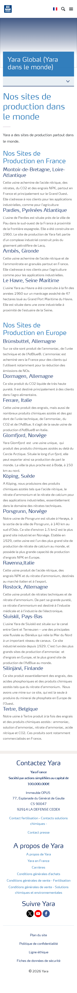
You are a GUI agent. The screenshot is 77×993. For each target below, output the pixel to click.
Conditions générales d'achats (38, 874)
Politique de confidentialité (38, 944)
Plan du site (38, 935)
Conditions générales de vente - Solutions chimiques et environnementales (38, 890)
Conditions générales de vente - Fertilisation (38, 880)
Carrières (38, 867)
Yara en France (38, 861)
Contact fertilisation (23, 818)
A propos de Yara (38, 854)
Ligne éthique (38, 952)
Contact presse (39, 832)
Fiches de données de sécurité (38, 961)
